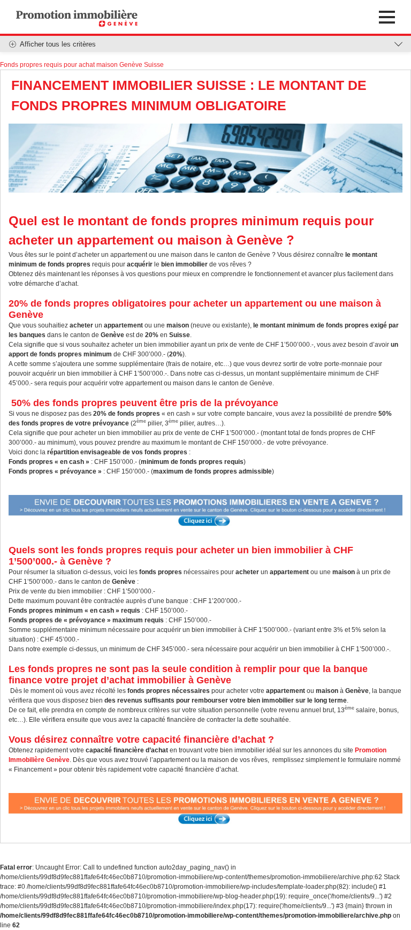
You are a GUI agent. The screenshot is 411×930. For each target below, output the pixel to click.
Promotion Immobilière (77, 18)
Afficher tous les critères (58, 44)
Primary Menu (387, 17)
